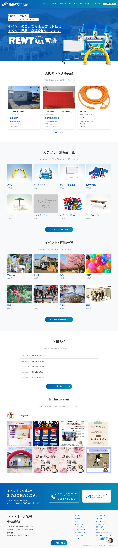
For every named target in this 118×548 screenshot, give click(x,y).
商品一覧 (63, 4)
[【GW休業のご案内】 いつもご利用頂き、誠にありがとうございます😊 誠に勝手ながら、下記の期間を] (98, 434)
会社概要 (53, 4)
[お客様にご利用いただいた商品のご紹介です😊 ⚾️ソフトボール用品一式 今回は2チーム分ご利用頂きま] (98, 460)
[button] (57, 3)
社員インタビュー (101, 530)
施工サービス (100, 527)
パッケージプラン (80, 532)
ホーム (45, 4)
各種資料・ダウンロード (103, 524)
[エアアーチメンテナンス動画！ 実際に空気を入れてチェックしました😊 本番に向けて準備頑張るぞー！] (19, 460)
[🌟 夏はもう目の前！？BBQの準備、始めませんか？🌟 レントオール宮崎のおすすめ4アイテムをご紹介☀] (72, 434)
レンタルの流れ (100, 521)
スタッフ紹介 (79, 535)
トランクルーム (100, 515)
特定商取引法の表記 (102, 532)
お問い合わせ (110, 4)
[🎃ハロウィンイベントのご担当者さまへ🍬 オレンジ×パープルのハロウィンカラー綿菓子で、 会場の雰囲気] (19, 434)
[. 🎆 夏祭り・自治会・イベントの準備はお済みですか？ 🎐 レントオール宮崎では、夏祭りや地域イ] (46, 434)
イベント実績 (73, 4)
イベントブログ (84, 4)
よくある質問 (96, 4)
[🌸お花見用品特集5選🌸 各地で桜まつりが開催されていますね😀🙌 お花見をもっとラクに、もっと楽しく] (46, 460)
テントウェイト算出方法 (82, 538)
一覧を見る (59, 386)
